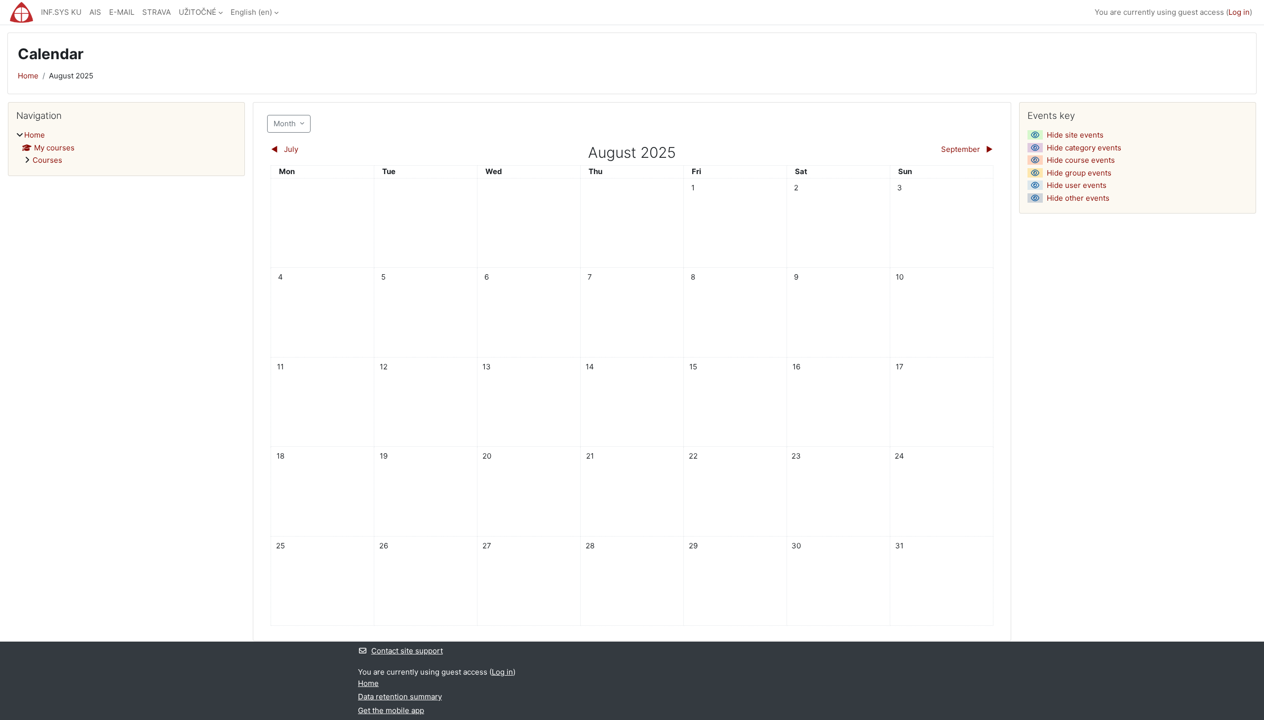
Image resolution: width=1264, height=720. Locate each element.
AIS (95, 12)
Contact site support (407, 650)
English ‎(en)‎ (251, 12)
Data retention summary (400, 696)
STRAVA (156, 12)
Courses (47, 160)
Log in (1239, 12)
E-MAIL (121, 12)
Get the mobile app (391, 710)
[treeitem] (126, 148)
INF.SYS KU (61, 12)
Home (28, 75)
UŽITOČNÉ (197, 12)
